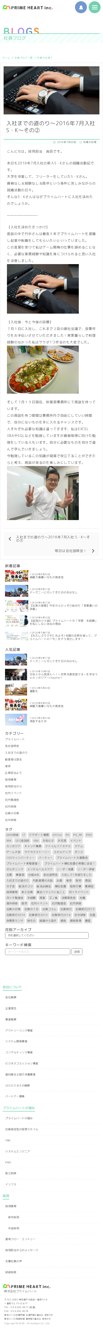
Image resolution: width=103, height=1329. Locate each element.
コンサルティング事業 (19, 1052)
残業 (42, 898)
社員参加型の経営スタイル (21, 1129)
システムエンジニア (17, 1151)
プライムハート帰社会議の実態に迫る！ (69, 863)
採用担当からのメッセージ (21, 1250)
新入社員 (27, 892)
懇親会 (89, 886)
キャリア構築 (32, 846)
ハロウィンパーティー (20, 858)
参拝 (8, 766)
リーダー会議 (65, 869)
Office (57, 835)
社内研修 (10, 806)
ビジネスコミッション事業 (21, 1063)
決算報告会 (69, 898)
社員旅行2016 (61, 915)
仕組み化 (34, 875)
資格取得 (75, 921)
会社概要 (10, 997)
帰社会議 (60, 886)
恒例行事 (75, 886)
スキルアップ (62, 852)
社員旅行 (66, 909)
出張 (59, 880)
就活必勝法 (44, 886)
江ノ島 (53, 898)
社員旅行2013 (85, 909)
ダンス (79, 852)
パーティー (46, 858)
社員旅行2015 (38, 915)
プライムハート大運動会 (72, 858)
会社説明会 (12, 746)
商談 (88, 880)
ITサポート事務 (39, 835)
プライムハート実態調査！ (23, 863)
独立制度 (10, 1173)
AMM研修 (12, 835)
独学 (24, 903)
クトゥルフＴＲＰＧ (58, 846)
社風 (92, 915)
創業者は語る (13, 759)
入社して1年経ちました (77, 875)
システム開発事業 (16, 1041)
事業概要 (10, 1019)
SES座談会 (22, 841)
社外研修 (10, 820)
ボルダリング (14, 869)
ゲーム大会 (13, 852)
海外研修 (12, 903)
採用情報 (10, 780)
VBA (36, 841)
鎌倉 (88, 921)
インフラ (10, 1184)
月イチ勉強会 (14, 898)
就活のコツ (26, 886)
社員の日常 (43, 57)
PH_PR (77, 835)
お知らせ (48, 841)
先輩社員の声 (13, 1261)
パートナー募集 (14, 1096)
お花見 (62, 841)
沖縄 (82, 898)
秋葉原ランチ (14, 921)
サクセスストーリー (37, 852)
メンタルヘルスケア (40, 869)
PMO (89, 835)
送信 (77, 952)
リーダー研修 (85, 869)
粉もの (31, 921)
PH (67, 835)
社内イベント (13, 793)
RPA (9, 841)
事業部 (20, 875)
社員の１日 (31, 909)
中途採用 (13, 1228)
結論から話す (48, 921)
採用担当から (13, 786)
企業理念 (10, 1008)
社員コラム (49, 909)
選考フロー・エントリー (20, 1239)
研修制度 (10, 1272)
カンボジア (13, 846)
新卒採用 (13, 1217)
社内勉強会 (12, 800)
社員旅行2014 (15, 915)
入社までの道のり (16, 753)
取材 (78, 880)
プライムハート (15, 739)
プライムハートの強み (19, 1118)
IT (24, 835)
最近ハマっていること (51, 892)
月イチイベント (79, 892)
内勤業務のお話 (43, 880)
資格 (63, 921)
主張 (9, 875)
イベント (75, 841)
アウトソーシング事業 (19, 1030)
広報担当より (13, 773)
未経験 (31, 898)
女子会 (10, 886)
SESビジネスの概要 (17, 1085)
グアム (79, 846)
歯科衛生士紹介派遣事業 (20, 1074)
